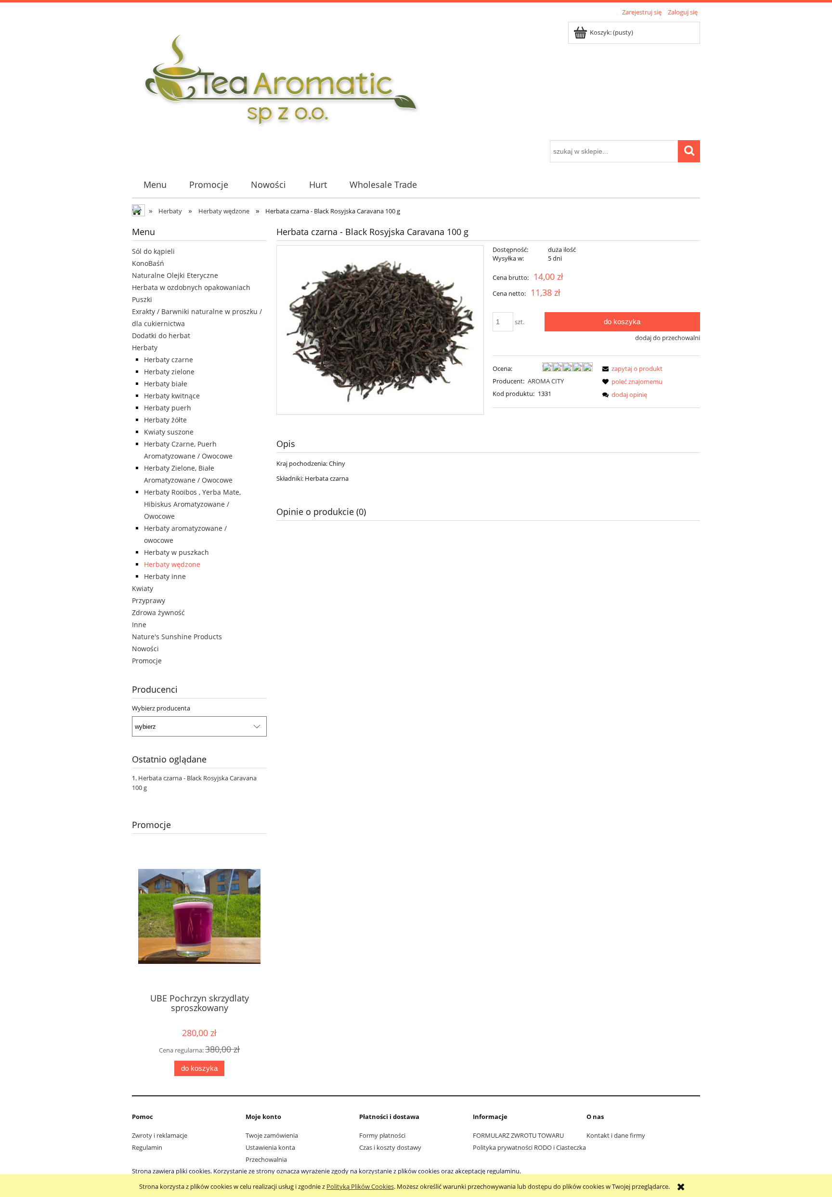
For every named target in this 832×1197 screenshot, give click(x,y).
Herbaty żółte (165, 419)
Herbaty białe (165, 383)
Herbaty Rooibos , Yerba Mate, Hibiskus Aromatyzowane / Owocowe (192, 504)
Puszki (142, 299)
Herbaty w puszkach (176, 552)
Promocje (147, 660)
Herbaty (144, 347)
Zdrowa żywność (158, 612)
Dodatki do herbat (161, 335)
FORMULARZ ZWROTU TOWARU (518, 1135)
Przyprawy (148, 600)
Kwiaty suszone (169, 431)
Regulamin (147, 1147)
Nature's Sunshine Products (177, 636)
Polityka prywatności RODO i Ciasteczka (529, 1147)
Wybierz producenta (161, 708)
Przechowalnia (266, 1159)
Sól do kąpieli (153, 251)
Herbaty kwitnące (172, 395)
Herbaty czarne (168, 359)
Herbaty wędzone (172, 564)
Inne (139, 624)
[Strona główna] (281, 79)
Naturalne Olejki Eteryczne (175, 275)
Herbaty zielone (169, 371)
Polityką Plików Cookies (360, 1186)
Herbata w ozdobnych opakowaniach (191, 287)
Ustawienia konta (270, 1147)
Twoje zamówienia (272, 1135)
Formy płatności (382, 1135)
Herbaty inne (165, 576)
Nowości (145, 648)
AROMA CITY (546, 381)
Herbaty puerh (167, 407)
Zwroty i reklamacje (159, 1135)
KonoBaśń (148, 263)
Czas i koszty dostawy (390, 1147)
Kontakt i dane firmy (615, 1135)
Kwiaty (142, 588)
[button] (631, 368)
